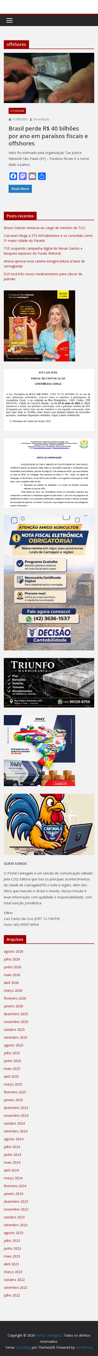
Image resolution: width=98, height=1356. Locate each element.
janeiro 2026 (13, 1006)
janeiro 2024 (13, 1193)
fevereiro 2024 (15, 1186)
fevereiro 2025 (15, 1092)
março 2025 (13, 1084)
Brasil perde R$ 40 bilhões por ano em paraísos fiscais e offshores (48, 135)
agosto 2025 (13, 1045)
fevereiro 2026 (15, 998)
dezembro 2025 (16, 1014)
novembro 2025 (16, 1021)
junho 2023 (12, 1248)
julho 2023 (12, 1240)
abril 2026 (11, 982)
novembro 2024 (16, 1115)
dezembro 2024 (16, 1107)
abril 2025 (11, 1076)
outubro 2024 (14, 1123)
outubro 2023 (14, 1217)
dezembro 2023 (16, 1201)
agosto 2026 (13, 951)
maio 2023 (12, 1256)
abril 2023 (11, 1264)
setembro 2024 (15, 1131)
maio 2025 (12, 1068)
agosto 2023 (13, 1232)
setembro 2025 (15, 1037)
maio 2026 (12, 975)
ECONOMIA (17, 111)
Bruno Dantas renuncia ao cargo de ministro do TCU (44, 227)
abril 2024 (11, 1170)
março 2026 (13, 990)
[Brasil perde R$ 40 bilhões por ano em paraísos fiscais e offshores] (49, 78)
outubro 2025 (14, 1029)
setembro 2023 (15, 1225)
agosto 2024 (13, 1139)
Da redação (41, 119)
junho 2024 (12, 1154)
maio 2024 (12, 1162)
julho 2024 (12, 1146)
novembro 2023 (16, 1209)
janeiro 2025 (13, 1100)
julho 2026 (12, 959)
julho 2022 (12, 1295)
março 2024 (13, 1178)
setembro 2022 (15, 1287)
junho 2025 (12, 1061)
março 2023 (13, 1272)
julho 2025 (12, 1053)
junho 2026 (12, 967)
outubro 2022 (14, 1279)
